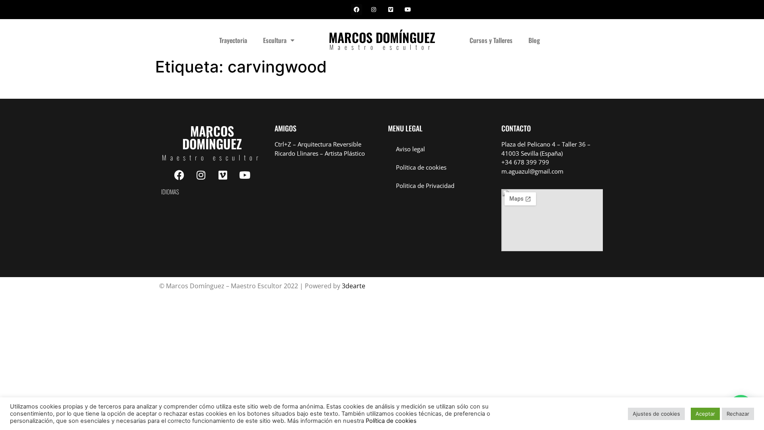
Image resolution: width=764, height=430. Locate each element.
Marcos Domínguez (382, 37)
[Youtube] (407, 9)
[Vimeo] (390, 9)
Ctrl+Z (283, 144)
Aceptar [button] (705, 413)
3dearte (353, 285)
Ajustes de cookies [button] (656, 413)
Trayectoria (233, 40)
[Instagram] (373, 9)
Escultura (274, 40)
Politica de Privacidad (425, 186)
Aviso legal (410, 149)
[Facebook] (356, 9)
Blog (534, 40)
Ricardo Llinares (296, 153)
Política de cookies (421, 167)
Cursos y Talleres (491, 40)
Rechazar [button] (738, 413)
